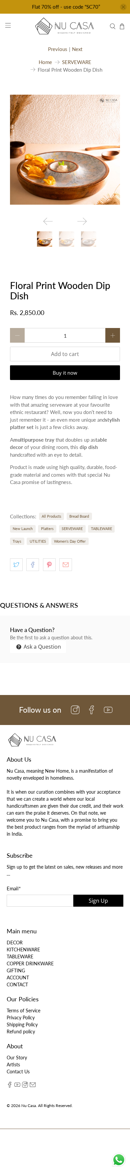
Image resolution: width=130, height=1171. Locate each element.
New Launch (23, 528)
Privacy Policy (21, 1017)
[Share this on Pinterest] (49, 564)
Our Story (17, 1057)
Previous (57, 49)
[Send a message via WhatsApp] (119, 1160)
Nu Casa (28, 1105)
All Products (51, 516)
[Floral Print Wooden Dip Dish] (65, 150)
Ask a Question (41, 646)
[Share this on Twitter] (16, 564)
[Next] (82, 221)
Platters (47, 528)
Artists (13, 1064)
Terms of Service (23, 1010)
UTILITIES (38, 541)
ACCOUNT (18, 977)
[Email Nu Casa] (33, 1086)
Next (77, 49)
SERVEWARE (76, 62)
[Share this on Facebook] (32, 564)
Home (45, 62)
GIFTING (16, 970)
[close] (123, 7)
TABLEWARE (101, 528)
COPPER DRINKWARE (30, 963)
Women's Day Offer (70, 541)
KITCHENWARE (23, 949)
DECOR (15, 942)
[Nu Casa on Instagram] (25, 1086)
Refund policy (21, 1031)
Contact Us (18, 1071)
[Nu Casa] (65, 26)
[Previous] (48, 221)
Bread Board (79, 516)
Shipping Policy (22, 1024)
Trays (17, 541)
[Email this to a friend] (65, 564)
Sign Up (98, 900)
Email (14, 888)
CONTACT (17, 984)
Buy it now (65, 372)
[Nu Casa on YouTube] (17, 1086)
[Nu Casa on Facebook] (10, 1086)
